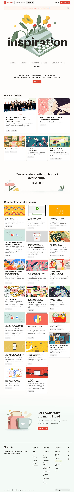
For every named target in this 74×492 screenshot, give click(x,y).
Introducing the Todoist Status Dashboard (34, 206)
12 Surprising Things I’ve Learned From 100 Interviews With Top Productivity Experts (37, 233)
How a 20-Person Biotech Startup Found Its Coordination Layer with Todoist (19, 99)
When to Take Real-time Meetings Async (58, 287)
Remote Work (13, 151)
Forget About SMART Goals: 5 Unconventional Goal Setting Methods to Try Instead (36, 288)
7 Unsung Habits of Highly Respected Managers (59, 206)
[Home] (8, 2)
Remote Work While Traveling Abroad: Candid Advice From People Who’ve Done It (14, 260)
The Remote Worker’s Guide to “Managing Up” (57, 137)
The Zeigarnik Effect (9, 286)
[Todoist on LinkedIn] (68, 452)
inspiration (20, 2)
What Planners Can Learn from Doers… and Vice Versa (37, 314)
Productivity (43, 124)
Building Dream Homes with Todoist (36, 367)
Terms (14, 490)
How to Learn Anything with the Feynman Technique (52, 99)
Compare (8, 255)
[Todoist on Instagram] (68, 455)
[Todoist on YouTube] (68, 448)
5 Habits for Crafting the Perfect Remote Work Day (13, 368)
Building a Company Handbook (12, 136)
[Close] (68, 8)
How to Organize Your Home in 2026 (36, 136)
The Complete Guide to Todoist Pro (58, 312)
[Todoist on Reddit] (68, 459)
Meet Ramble (45, 8)
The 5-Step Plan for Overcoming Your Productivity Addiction (14, 342)
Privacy (10, 490)
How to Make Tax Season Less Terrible (59, 231)
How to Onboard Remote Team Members (12, 206)
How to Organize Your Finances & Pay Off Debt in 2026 (36, 261)
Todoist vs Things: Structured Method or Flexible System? (14, 231)
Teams (7, 130)
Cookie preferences (21, 490)
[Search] (35, 2)
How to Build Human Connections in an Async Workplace (59, 334)
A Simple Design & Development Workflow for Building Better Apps (58, 260)
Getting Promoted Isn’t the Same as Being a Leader (36, 342)
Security (6, 490)
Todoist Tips (14, 130)
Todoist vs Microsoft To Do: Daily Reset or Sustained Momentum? (14, 313)
